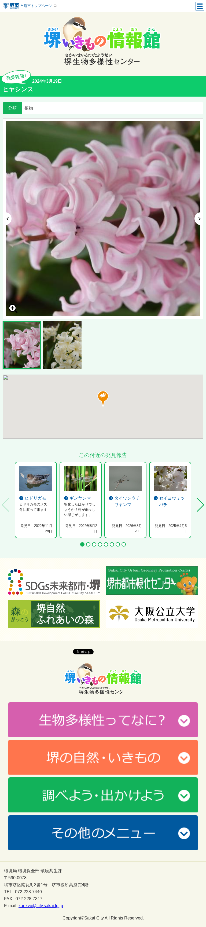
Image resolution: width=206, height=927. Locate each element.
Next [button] (198, 218)
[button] (103, 399)
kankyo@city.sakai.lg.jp (41, 906)
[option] (103, 218)
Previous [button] (7, 218)
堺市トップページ (38, 6)
